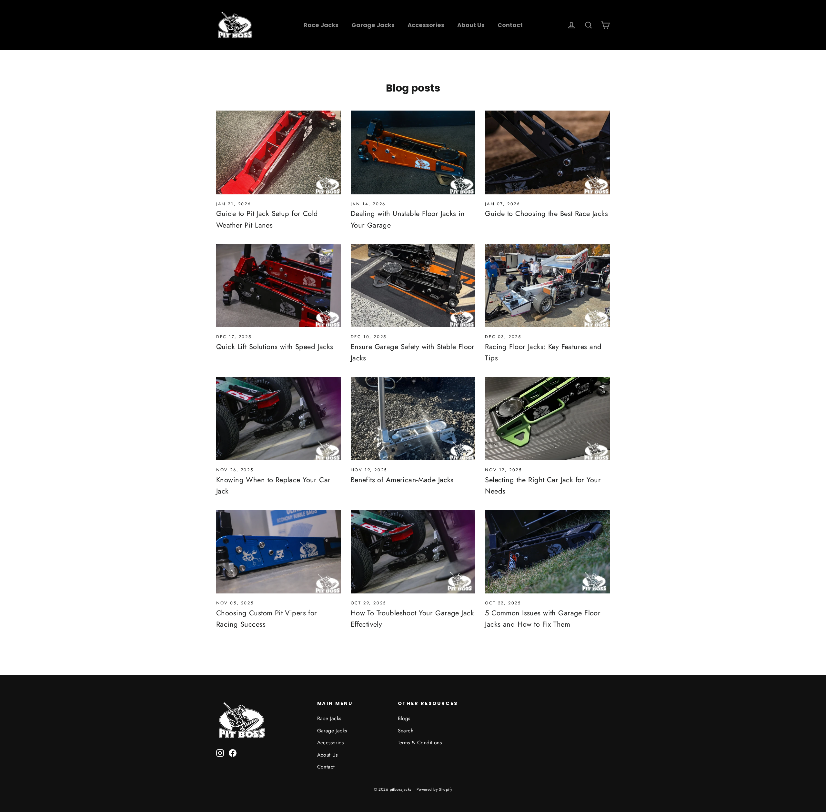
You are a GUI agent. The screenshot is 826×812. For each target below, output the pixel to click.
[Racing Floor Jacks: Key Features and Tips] (547, 286)
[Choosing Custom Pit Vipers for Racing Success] (278, 552)
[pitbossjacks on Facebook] (233, 752)
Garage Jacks (373, 25)
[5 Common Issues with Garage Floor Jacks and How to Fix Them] (547, 552)
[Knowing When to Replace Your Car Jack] (278, 419)
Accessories (426, 25)
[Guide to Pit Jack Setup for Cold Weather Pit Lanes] (278, 152)
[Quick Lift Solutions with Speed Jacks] (278, 286)
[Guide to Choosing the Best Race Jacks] (547, 152)
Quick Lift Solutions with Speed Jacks (274, 346)
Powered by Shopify (434, 789)
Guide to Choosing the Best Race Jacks (546, 213)
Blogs (404, 718)
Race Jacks (321, 25)
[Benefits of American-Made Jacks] (413, 419)
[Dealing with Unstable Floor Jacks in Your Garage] (413, 152)
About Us (471, 25)
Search (406, 730)
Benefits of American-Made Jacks (402, 479)
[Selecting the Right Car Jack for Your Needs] (547, 419)
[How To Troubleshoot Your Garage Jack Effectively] (413, 552)
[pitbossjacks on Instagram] (220, 752)
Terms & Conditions (420, 742)
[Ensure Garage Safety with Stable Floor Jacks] (413, 286)
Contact (510, 25)
